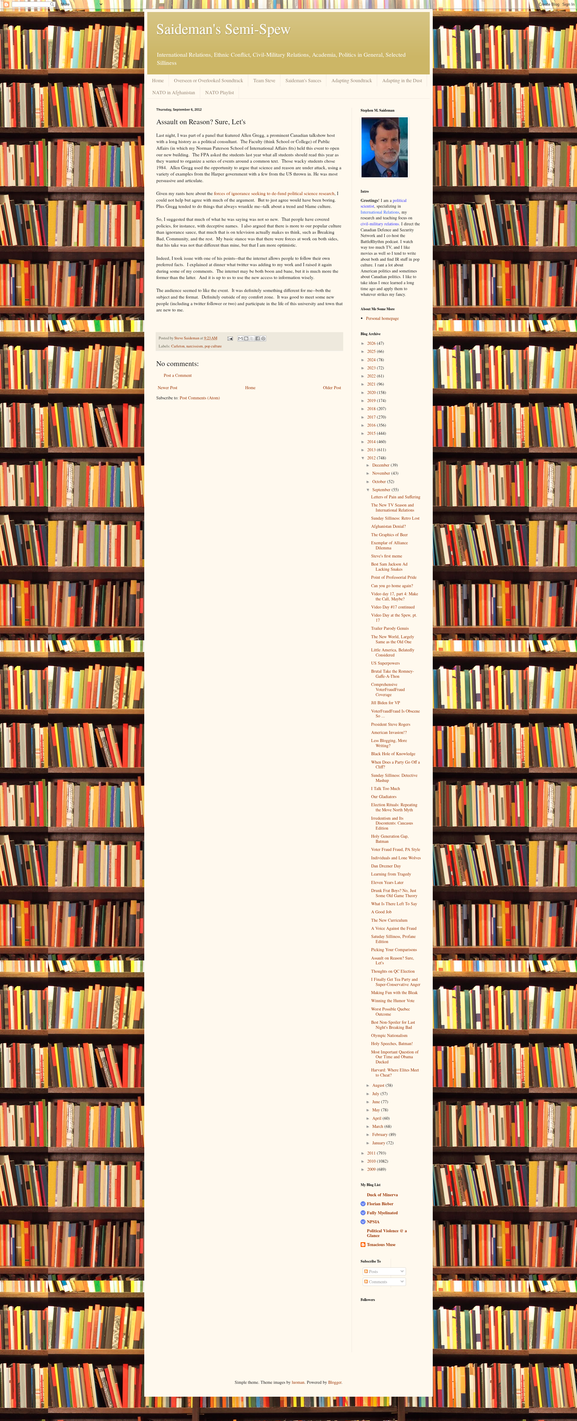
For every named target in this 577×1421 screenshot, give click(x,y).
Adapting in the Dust (402, 80)
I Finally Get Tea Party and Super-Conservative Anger (395, 981)
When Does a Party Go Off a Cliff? (395, 764)
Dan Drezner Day (386, 866)
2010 (372, 1161)
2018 (372, 408)
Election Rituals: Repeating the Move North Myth (394, 807)
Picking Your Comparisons (394, 949)
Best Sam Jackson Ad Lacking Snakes (389, 566)
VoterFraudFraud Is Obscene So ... (395, 713)
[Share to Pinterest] (263, 338)
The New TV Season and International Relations (392, 507)
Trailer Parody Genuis (390, 628)
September (382, 489)
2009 (372, 1169)
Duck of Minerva (382, 1194)
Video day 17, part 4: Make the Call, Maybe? (394, 596)
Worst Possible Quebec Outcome (390, 1011)
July (376, 1093)
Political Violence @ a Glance (387, 1233)
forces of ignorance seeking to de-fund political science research (274, 193)
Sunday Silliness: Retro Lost (395, 518)
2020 (372, 392)
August (379, 1085)
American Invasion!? (389, 732)
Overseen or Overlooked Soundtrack (208, 80)
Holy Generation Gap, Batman (390, 838)
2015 (372, 433)
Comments (377, 1281)
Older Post (332, 387)
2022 (372, 376)
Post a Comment (178, 375)
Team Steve (264, 80)
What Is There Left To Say (394, 903)
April (377, 1118)
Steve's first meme (386, 556)
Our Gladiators (383, 796)
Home (158, 80)
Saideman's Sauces (303, 80)
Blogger (334, 1382)
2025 (372, 351)
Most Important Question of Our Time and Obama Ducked (395, 1057)
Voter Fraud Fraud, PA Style (395, 849)
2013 (372, 449)
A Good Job (381, 912)
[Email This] (240, 338)
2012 (372, 458)
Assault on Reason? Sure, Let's (392, 960)
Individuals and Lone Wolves (396, 858)
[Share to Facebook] (258, 338)
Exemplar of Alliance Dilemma (389, 545)
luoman (298, 1382)
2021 (372, 384)
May (376, 1110)
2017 (372, 417)
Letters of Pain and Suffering (395, 497)
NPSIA (373, 1221)
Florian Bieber (380, 1203)
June (376, 1101)
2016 (372, 425)
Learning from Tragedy (391, 874)
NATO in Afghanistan (173, 92)
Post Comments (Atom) (200, 398)
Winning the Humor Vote (392, 1000)
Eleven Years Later (387, 882)
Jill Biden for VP (385, 702)
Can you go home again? (392, 585)
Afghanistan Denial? (388, 526)
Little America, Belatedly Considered (392, 652)
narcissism (194, 346)
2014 (372, 441)
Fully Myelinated (382, 1212)
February (380, 1134)
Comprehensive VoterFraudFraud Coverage (388, 689)
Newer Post (167, 387)
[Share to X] (252, 338)
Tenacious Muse (381, 1244)
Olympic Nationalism (389, 1035)
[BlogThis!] (246, 338)
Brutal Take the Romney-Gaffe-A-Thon (392, 673)
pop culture (213, 346)
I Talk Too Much (385, 788)
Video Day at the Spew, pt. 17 (394, 617)
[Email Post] (230, 338)
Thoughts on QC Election (393, 971)
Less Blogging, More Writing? (389, 743)
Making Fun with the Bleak (394, 992)
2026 (372, 343)
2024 (372, 359)
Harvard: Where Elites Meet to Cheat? (395, 1072)
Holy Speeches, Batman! (392, 1043)
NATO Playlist (219, 92)
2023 (372, 368)
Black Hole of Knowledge (393, 753)
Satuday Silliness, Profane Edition (393, 938)
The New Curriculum (389, 920)
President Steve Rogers (390, 724)
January (379, 1143)
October (379, 481)
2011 (372, 1153)
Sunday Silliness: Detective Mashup (394, 777)
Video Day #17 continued (393, 607)
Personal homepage (382, 318)
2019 (372, 400)
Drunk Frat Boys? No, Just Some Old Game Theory (394, 893)
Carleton (178, 346)
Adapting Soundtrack (351, 80)
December (381, 465)
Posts (373, 1271)
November (381, 473)
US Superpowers (385, 663)
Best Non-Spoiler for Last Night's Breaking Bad (393, 1024)
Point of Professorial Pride (394, 577)
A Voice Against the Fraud (394, 928)
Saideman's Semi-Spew (223, 28)
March (378, 1126)
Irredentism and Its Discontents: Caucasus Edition (392, 823)
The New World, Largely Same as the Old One (392, 639)
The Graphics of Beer (389, 534)
